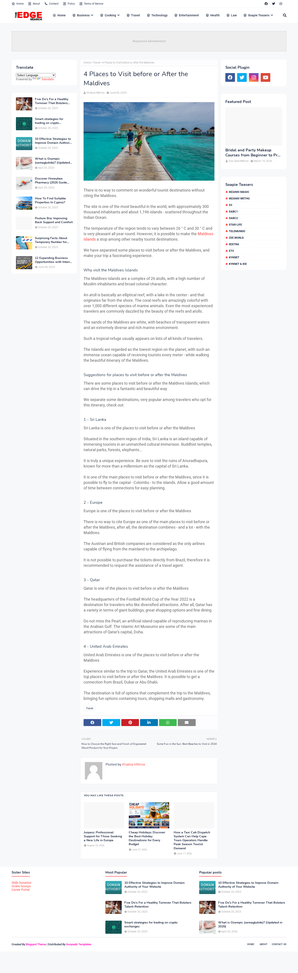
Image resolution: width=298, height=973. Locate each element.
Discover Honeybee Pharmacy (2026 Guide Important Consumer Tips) (53, 181)
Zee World (236, 237)
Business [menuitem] (83, 15)
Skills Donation (21, 882)
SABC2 (233, 218)
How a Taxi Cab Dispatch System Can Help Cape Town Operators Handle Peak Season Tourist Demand (192, 840)
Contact (53, 3)
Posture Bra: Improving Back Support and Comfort (54, 220)
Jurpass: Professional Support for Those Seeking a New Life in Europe (103, 836)
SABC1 (233, 211)
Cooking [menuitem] (110, 15)
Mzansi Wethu (239, 198)
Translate (47, 79)
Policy (71, 3)
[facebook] (266, 3)
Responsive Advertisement (149, 41)
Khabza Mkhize (95, 92)
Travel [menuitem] (135, 15)
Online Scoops (21, 886)
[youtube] (265, 77)
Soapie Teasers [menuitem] (258, 15)
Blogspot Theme (36, 944)
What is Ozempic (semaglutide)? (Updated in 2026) (52, 161)
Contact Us (279, 944)
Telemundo (237, 231)
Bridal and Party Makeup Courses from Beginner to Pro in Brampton (252, 153)
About (36, 3)
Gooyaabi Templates (78, 944)
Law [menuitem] (234, 15)
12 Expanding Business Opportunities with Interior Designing (54, 260)
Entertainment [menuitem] (189, 15)
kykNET (234, 257)
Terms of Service (93, 3)
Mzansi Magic (239, 192)
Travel (96, 62)
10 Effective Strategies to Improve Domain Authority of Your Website (53, 141)
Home (20, 3)
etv (231, 250)
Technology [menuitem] (159, 15)
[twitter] (273, 3)
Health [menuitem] (215, 15)
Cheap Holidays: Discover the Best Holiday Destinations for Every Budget (147, 838)
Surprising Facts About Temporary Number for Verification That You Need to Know (51, 240)
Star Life (235, 224)
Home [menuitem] (61, 15)
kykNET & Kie (238, 264)
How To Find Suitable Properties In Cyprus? (50, 200)
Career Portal (20, 889)
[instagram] (280, 3)
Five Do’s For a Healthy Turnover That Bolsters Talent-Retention (51, 101)
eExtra (234, 244)
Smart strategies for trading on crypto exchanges (49, 121)
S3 (230, 205)
